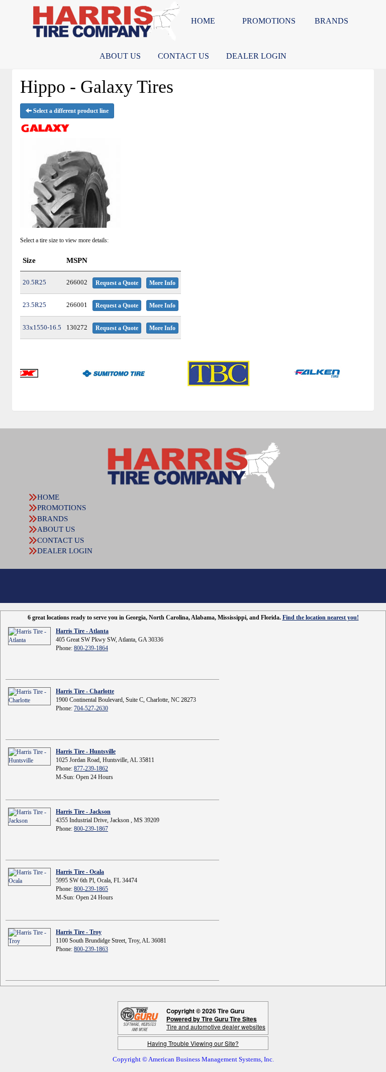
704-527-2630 (91, 708)
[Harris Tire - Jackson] (29, 816)
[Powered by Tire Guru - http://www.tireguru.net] (139, 1018)
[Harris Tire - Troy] (29, 936)
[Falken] (299, 372)
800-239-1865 (91, 888)
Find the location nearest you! (320, 617)
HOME (203, 21)
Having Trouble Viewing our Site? (193, 1043)
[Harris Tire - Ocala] (29, 876)
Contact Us (183, 56)
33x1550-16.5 (42, 327)
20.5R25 (34, 282)
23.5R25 (34, 305)
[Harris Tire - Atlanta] (29, 635)
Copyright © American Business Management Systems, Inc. (193, 1059)
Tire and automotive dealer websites (215, 1022)
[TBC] (200, 372)
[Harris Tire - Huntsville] (29, 755)
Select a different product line (70, 110)
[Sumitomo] (95, 372)
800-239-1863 (91, 949)
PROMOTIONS (269, 21)
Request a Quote (116, 282)
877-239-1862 (91, 768)
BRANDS (331, 21)
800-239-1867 (91, 828)
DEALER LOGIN (256, 56)
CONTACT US (60, 540)
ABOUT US (120, 56)
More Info (162, 282)
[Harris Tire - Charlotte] (29, 695)
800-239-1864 (91, 648)
